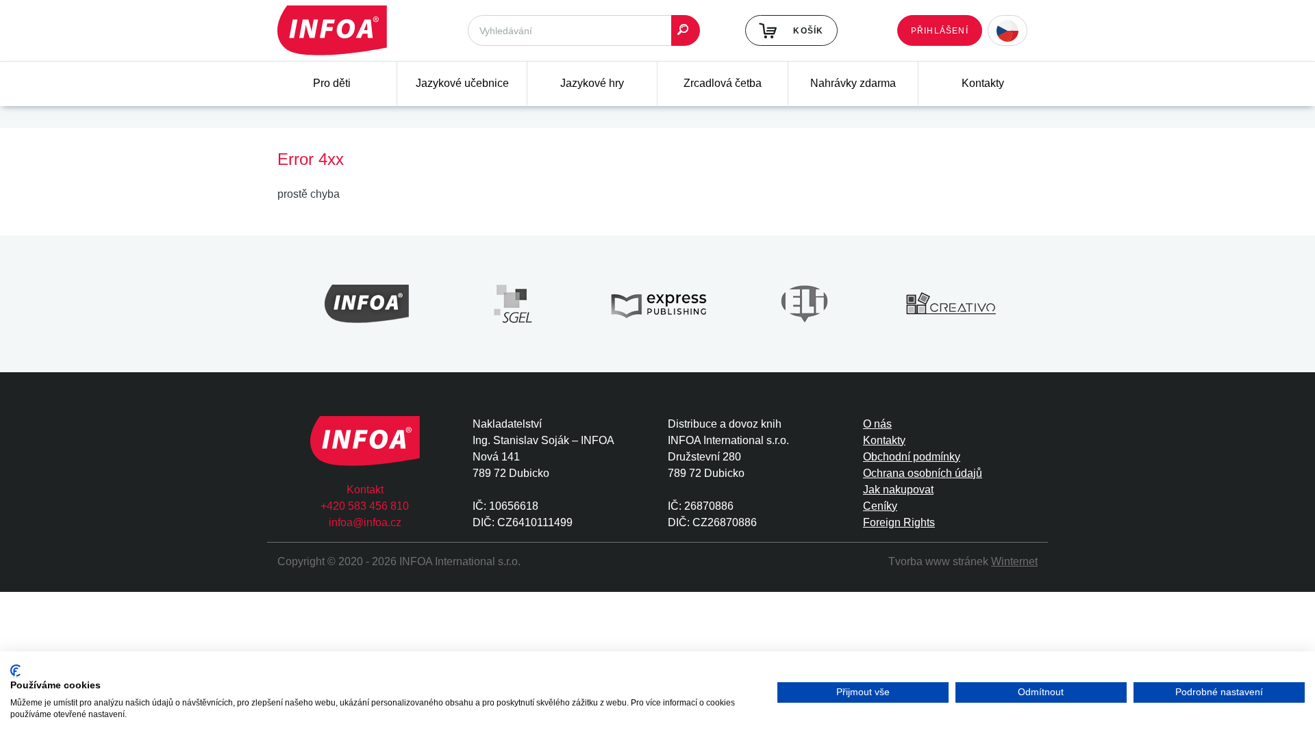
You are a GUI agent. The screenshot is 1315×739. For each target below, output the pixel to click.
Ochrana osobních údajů (922, 473)
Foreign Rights (899, 522)
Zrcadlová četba (723, 83)
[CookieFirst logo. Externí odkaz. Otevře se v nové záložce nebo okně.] (15, 670)
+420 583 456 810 (365, 506)
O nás (877, 424)
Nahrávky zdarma (853, 83)
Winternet (1014, 561)
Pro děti (332, 83)
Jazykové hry (592, 83)
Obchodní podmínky (911, 457)
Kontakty (983, 83)
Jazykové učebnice (462, 83)
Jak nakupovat (898, 489)
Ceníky (880, 506)
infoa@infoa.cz (365, 522)
